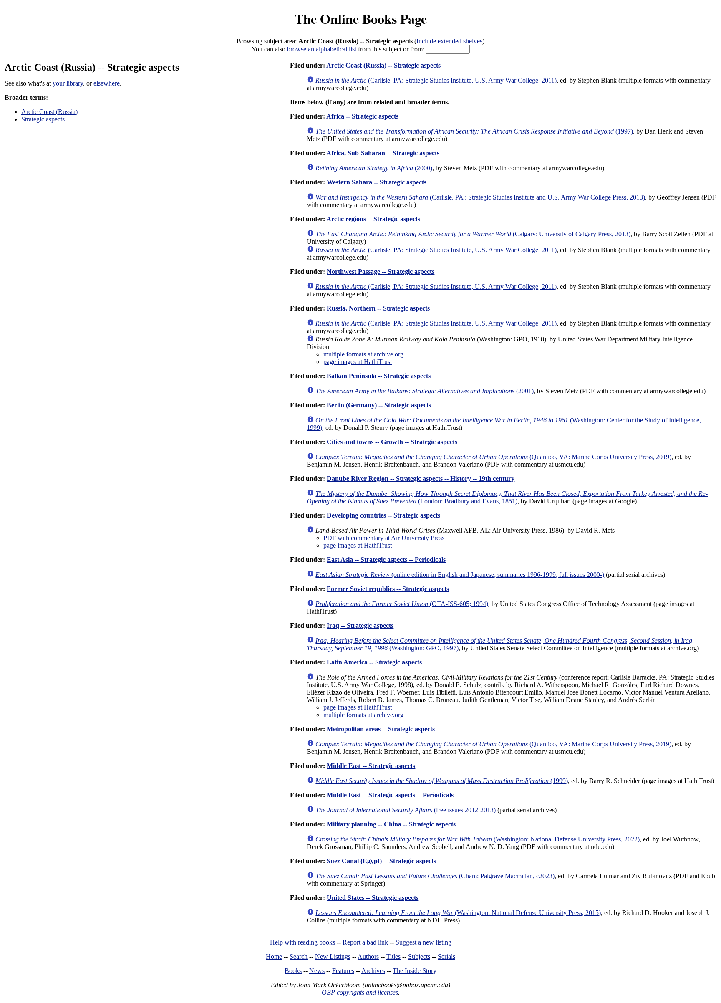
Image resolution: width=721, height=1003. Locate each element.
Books (293, 970)
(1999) (441, 780)
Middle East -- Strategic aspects (371, 765)
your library (68, 83)
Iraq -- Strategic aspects (360, 625)
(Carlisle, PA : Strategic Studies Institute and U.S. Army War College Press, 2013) (480, 197)
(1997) (474, 131)
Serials (446, 956)
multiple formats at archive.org (363, 354)
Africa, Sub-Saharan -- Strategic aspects (382, 153)
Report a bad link (365, 942)
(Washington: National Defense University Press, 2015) (458, 912)
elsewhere (106, 83)
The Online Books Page (361, 18)
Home (274, 956)
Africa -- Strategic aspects (362, 116)
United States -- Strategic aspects (372, 897)
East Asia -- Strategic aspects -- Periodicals (386, 559)
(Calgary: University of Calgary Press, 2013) (472, 233)
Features (343, 970)
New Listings (332, 956)
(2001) (424, 390)
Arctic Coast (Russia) (49, 111)
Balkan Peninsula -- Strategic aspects (379, 375)
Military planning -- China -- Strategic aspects (391, 824)
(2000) (373, 168)
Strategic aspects (43, 119)
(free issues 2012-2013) (405, 810)
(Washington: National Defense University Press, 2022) (477, 839)
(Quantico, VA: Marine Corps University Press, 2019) (493, 456)
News (317, 970)
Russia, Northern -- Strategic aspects (378, 308)
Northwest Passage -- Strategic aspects (380, 271)
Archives (373, 970)
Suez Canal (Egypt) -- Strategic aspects (381, 860)
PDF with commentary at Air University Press (383, 537)
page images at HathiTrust (357, 361)
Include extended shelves (449, 41)
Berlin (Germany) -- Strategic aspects (379, 405)
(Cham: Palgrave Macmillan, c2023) (435, 875)
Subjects (419, 956)
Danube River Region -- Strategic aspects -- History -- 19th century (420, 478)
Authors (368, 956)
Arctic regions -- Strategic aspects (373, 218)
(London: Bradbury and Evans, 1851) (507, 497)
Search (299, 956)
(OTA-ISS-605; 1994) (401, 603)
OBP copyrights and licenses (360, 992)
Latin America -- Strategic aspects (374, 662)
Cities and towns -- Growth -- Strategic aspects (392, 441)
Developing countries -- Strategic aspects (383, 515)
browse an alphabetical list (321, 49)
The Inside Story (414, 970)
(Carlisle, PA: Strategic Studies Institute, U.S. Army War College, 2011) (436, 80)
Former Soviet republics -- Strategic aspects (388, 588)
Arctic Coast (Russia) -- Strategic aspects (383, 65)
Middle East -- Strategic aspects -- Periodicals (390, 794)
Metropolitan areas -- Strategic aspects (381, 729)
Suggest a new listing (423, 942)
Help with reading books (302, 942)
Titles (393, 956)
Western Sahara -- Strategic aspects (376, 182)
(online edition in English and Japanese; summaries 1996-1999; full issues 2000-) (459, 574)
